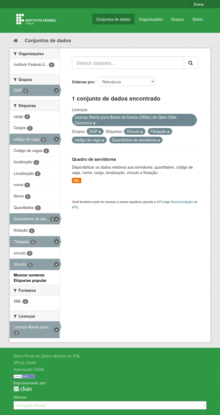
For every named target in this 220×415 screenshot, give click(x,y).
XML (76, 180)
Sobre (197, 19)
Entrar (199, 4)
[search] (191, 62)
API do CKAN (24, 362)
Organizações (151, 19)
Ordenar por (83, 81)
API (159, 201)
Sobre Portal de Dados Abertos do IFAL (46, 356)
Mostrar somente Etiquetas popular (30, 277)
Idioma (19, 397)
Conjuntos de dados (113, 19)
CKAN (22, 389)
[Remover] (94, 123)
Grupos (177, 19)
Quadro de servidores (94, 159)
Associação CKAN (28, 369)
